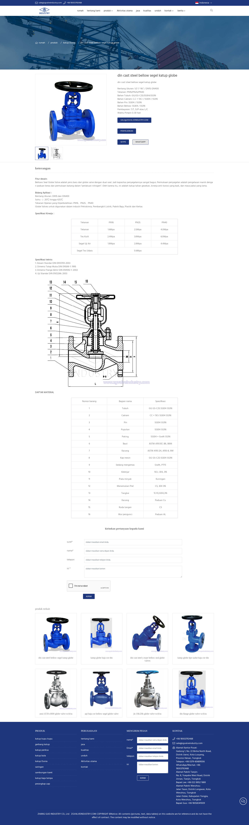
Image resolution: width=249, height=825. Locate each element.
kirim (89, 596)
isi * (69, 568)
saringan (39, 767)
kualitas (147, 11)
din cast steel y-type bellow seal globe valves (147, 659)
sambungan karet (43, 773)
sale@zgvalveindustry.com (50, 2)
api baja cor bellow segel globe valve (101, 713)
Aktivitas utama (125, 11)
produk (107, 11)
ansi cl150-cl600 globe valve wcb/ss (55, 713)
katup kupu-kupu (43, 739)
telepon (70, 560)
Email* (130, 748)
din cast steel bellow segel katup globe (55, 658)
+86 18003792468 (74, 2)
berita (180, 11)
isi (128, 764)
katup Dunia (69, 43)
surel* (70, 542)
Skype (123, 142)
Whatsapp (140, 142)
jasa (138, 11)
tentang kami (93, 11)
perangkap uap (42, 784)
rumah (80, 11)
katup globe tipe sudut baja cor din (193, 658)
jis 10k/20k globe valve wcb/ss (147, 713)
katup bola (40, 756)
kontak (168, 11)
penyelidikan (126, 131)
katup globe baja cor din (102, 658)
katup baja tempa (44, 778)
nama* (70, 551)
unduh (158, 11)
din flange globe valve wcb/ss (193, 713)
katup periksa (42, 750)
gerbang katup (42, 744)
